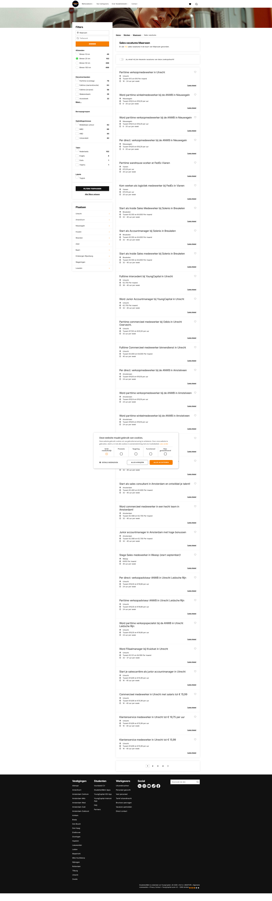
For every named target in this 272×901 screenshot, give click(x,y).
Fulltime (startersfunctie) (89, 85)
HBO (81, 134)
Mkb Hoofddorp (78, 858)
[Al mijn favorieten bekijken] (190, 4)
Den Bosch (76, 824)
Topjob (82, 178)
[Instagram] (144, 786)
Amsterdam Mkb (78, 798)
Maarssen (137, 35)
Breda (74, 820)
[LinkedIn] (140, 786)
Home (118, 35)
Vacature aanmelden (124, 807)
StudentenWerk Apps (102, 790)
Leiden (74, 849)
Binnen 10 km (84, 54)
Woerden (79, 238)
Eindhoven (76, 832)
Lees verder (164, 444)
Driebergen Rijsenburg (84, 256)
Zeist (77, 244)
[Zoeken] (196, 4)
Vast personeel (122, 794)
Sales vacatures (150, 35)
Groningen (76, 837)
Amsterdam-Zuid (78, 807)
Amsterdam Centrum (80, 794)
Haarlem (75, 841)
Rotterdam (76, 866)
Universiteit (83, 138)
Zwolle (74, 879)
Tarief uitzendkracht (124, 798)
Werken (127, 35)
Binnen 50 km (84, 63)
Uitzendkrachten (122, 786)
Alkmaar (75, 786)
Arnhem (75, 815)
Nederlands (83, 151)
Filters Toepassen (92, 189)
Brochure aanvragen (124, 803)
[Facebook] (158, 786)
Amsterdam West (79, 803)
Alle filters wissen (92, 194)
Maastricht (76, 854)
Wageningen (80, 262)
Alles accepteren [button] (161, 462)
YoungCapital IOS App (103, 794)
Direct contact (121, 811)
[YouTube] (149, 786)
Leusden (79, 268)
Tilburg (75, 871)
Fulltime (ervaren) (86, 90)
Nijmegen (76, 862)
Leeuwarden (77, 845)
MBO (81, 129)
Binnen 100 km (85, 67)
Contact (134, 4)
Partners (97, 809)
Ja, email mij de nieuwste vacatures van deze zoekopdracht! (149, 59)
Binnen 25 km (84, 58)
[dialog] (136, 451)
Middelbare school (86, 125)
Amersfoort (80, 220)
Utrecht (79, 214)
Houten (78, 232)
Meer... (79, 102)
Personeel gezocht (123, 790)
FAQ (95, 805)
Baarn (78, 250)
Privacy (152, 887)
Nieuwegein (80, 226)
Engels (82, 156)
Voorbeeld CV (99, 786)
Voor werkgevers (102, 4)
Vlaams (82, 165)
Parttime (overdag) (86, 81)
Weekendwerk (85, 94)
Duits (81, 160)
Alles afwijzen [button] (137, 462)
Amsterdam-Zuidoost (80, 811)
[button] (108, 462)
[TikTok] (154, 786)
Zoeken (92, 44)
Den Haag (76, 828)
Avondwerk (83, 99)
